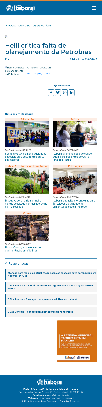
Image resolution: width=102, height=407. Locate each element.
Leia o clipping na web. (39, 73)
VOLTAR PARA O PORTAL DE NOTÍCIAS (30, 25)
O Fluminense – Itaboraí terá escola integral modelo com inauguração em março (50, 287)
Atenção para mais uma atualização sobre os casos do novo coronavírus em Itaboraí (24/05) (52, 274)
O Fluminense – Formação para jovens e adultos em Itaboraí (42, 299)
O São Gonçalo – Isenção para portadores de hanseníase (40, 312)
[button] (94, 8)
